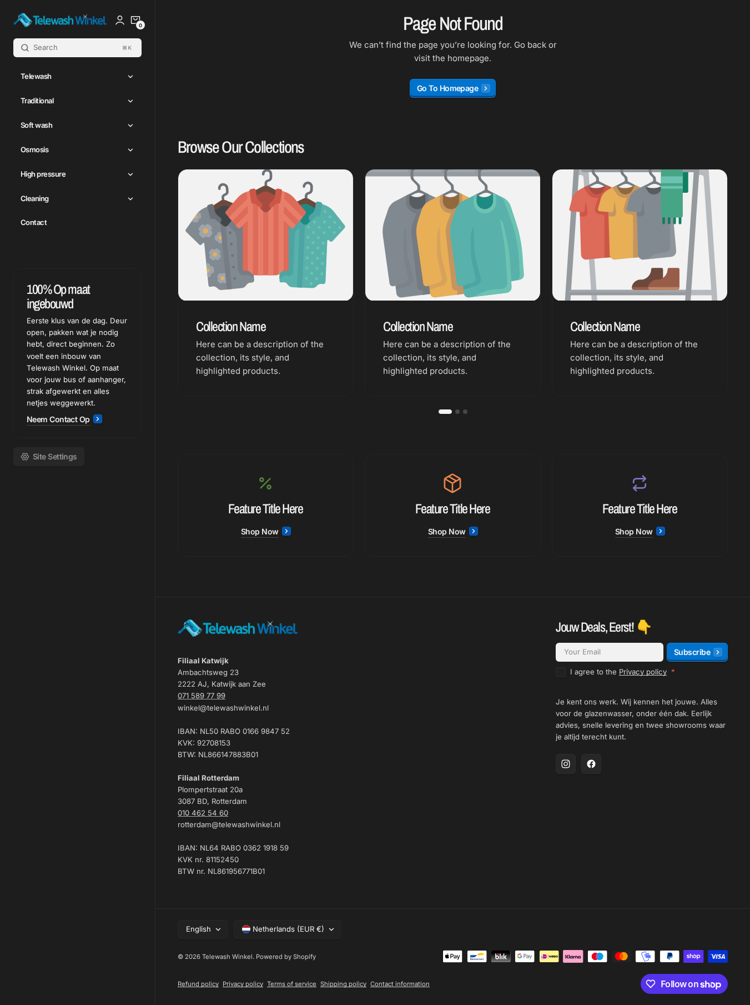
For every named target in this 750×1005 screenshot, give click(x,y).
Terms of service (291, 984)
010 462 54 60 (203, 812)
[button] (135, 20)
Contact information (400, 984)
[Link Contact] (77, 353)
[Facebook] (591, 764)
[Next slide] (727, 282)
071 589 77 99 (201, 695)
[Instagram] (566, 764)
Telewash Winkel (227, 957)
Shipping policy (343, 984)
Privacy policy (643, 671)
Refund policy (198, 984)
